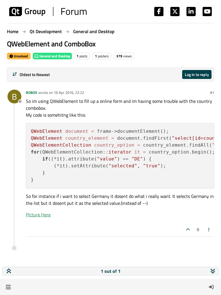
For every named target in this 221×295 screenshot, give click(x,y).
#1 (212, 92)
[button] (8, 287)
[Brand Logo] (48, 11)
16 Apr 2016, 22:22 (69, 92)
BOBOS (31, 92)
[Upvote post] (188, 229)
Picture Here (38, 214)
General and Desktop (55, 56)
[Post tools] (209, 229)
